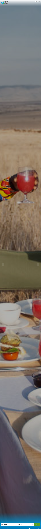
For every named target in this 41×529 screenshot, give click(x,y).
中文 (37, 1)
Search (37, 524)
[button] (3, 264)
